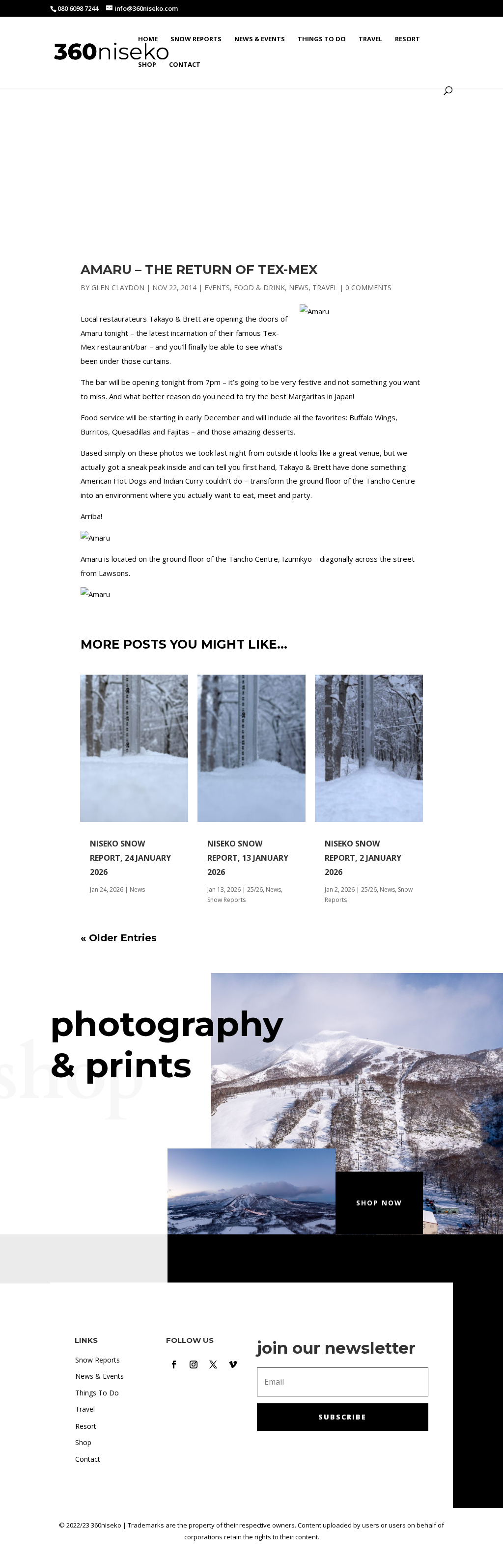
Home (148, 39)
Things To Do (322, 39)
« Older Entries (119, 938)
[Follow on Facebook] (174, 1364)
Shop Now (379, 1202)
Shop (147, 65)
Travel (370, 39)
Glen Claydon (117, 287)
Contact (184, 65)
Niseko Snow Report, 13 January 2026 (247, 857)
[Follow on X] (213, 1364)
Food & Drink (259, 287)
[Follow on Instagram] (193, 1364)
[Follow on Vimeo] (233, 1364)
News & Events (259, 39)
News (298, 287)
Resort (407, 39)
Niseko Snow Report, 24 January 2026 (130, 857)
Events (217, 287)
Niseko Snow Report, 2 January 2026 (363, 857)
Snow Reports (196, 39)
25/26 (255, 889)
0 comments (368, 287)
